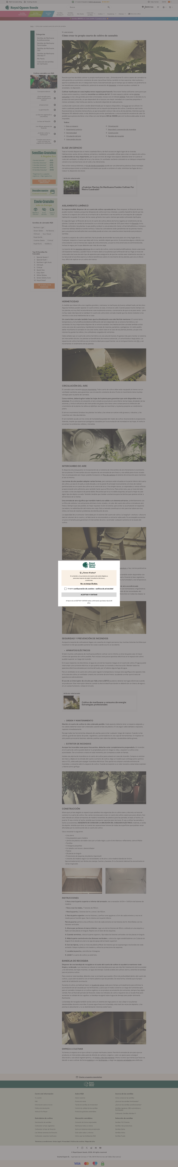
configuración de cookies (84, 589)
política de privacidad (104, 589)
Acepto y (90, 589)
